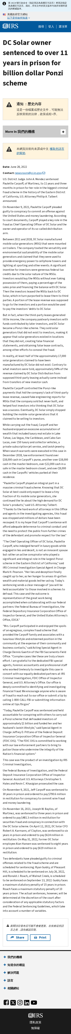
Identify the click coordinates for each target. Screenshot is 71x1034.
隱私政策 (35, 1022)
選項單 (63, 26)
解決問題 (13, 973)
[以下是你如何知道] (35, 16)
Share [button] (20, 937)
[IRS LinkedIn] (26, 1002)
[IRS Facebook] (6, 1002)
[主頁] (10, 26)
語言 (10, 980)
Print (42, 937)
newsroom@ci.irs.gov (28, 173)
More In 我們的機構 (20, 131)
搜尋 (41, 26)
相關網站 (13, 988)
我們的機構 (14, 957)
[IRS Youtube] (34, 1002)
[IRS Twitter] (13, 1002)
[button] (51, 26)
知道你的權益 (16, 965)
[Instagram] (20, 1002)
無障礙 (35, 1028)
